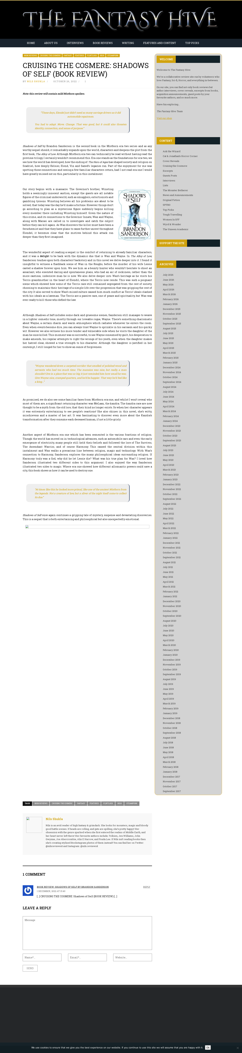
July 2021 (168, 567)
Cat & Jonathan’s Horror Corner (180, 156)
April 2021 (168, 581)
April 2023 (168, 464)
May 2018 (168, 752)
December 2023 (171, 425)
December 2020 (172, 601)
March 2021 (169, 586)
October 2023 (170, 435)
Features (79, 55)
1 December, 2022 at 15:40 (51, 891)
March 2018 (169, 762)
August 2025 (169, 328)
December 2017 (171, 776)
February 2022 (171, 533)
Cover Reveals (171, 161)
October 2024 (170, 377)
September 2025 (172, 323)
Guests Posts (170, 175)
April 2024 (168, 406)
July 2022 (168, 508)
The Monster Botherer (175, 190)
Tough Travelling (172, 214)
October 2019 (170, 669)
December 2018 (171, 718)
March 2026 (169, 294)
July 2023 (168, 450)
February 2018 (170, 766)
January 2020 (170, 654)
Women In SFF (171, 219)
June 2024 (168, 396)
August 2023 (169, 445)
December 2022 (171, 484)
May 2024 (168, 401)
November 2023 (172, 430)
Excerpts (168, 170)
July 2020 (168, 625)
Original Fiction (171, 200)
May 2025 (168, 343)
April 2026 (168, 289)
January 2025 (170, 362)
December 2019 (171, 659)
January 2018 (170, 771)
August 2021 (169, 562)
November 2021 (172, 547)
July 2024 (168, 391)
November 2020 (172, 606)
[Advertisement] (52, 1017)
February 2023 (171, 474)
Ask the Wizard (171, 151)
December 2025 (171, 309)
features (94, 803)
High (102, 55)
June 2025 (168, 338)
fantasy (81, 803)
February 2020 (171, 650)
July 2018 (168, 742)
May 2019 (168, 693)
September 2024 (172, 382)
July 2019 (168, 684)
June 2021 (168, 572)
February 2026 (171, 299)
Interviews (75, 43)
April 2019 (168, 698)
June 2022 (168, 513)
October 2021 (170, 552)
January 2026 (170, 304)
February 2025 (171, 357)
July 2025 (168, 333)
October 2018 (170, 728)
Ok (207, 1047)
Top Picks (192, 43)
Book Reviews (103, 43)
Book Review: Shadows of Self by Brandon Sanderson (73, 886)
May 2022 (168, 518)
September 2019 (172, 674)
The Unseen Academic (175, 229)
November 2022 (172, 489)
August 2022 (169, 503)
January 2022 (170, 537)
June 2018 (168, 747)
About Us (51, 43)
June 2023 (168, 455)
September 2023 (172, 440)
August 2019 (169, 679)
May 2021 (168, 576)
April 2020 (168, 640)
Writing (128, 43)
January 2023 (170, 479)
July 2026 (168, 274)
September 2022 (172, 498)
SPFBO (166, 204)
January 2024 (170, 421)
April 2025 (168, 348)
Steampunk (112, 55)
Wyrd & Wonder (172, 224)
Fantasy (68, 55)
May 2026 (168, 284)
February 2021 (170, 591)
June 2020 (168, 630)
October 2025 (170, 318)
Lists (165, 185)
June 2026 (168, 279)
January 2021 (170, 596)
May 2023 (168, 459)
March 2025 (169, 352)
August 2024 (169, 386)
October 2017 (170, 786)
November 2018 (172, 723)
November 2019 (172, 664)
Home (31, 43)
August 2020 (169, 620)
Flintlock (92, 55)
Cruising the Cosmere (50, 55)
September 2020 (172, 615)
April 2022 (168, 523)
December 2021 (171, 542)
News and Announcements (178, 195)
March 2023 (169, 469)
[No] (237, 1048)
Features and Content (159, 43)
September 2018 (172, 732)
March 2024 (169, 411)
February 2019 (170, 708)
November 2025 (172, 313)
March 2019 (169, 703)
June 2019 (168, 689)
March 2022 (169, 528)
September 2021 (172, 557)
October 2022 (170, 494)
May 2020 (168, 635)
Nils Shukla (36, 81)
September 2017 (172, 791)
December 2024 (172, 367)
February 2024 (171, 416)
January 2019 (170, 713)
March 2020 (169, 645)
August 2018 (169, 737)
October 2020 (170, 611)
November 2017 (172, 781)
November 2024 (172, 372)
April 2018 (168, 757)
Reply (146, 886)
